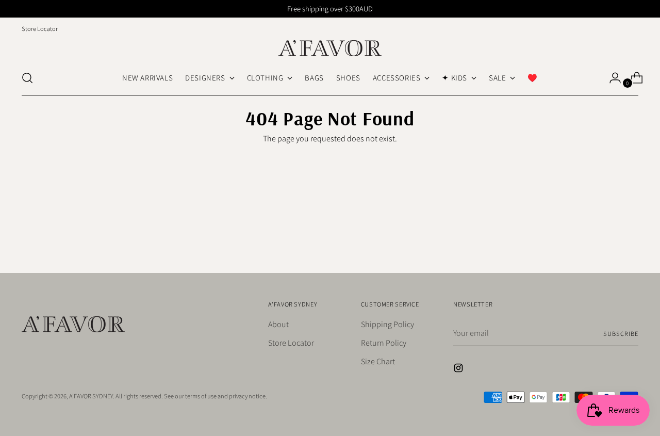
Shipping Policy (387, 324)
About (278, 324)
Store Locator (291, 342)
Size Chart (378, 361)
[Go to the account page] (611, 78)
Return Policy (383, 342)
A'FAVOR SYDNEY (91, 396)
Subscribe (620, 333)
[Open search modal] (27, 78)
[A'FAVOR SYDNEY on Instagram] (459, 370)
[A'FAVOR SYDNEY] (330, 48)
